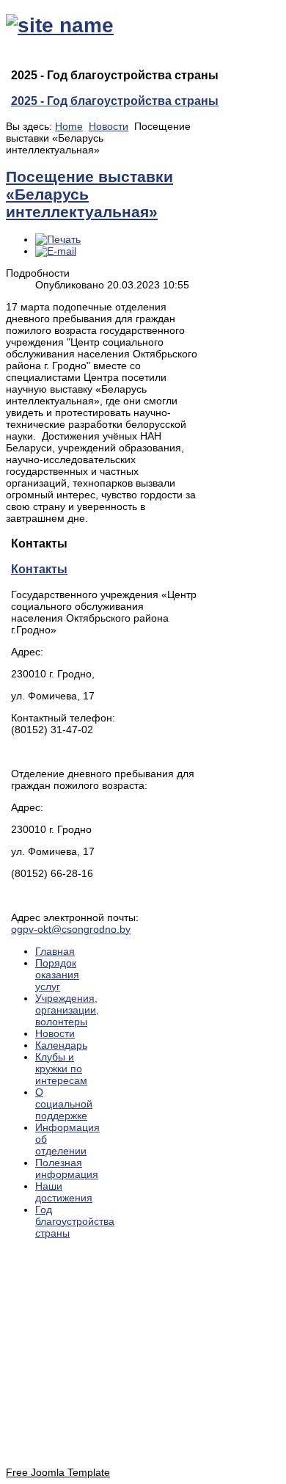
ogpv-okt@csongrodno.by (71, 929)
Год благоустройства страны (74, 1221)
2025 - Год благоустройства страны (115, 100)
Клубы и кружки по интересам (61, 1068)
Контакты (39, 568)
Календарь (61, 1045)
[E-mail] (55, 251)
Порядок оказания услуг (57, 974)
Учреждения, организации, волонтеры (67, 1009)
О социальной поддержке (63, 1103)
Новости (108, 126)
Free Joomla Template (58, 1472)
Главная (55, 951)
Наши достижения (63, 1192)
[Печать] (58, 239)
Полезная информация (66, 1168)
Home (69, 126)
